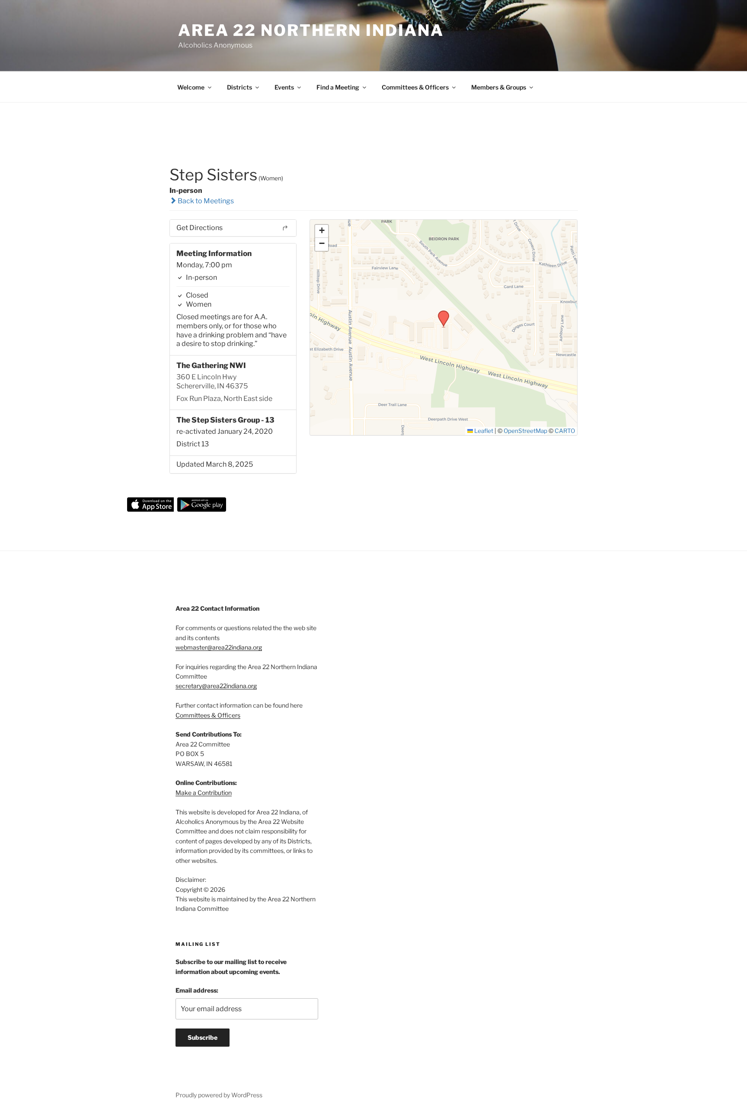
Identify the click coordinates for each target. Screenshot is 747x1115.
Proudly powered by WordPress (219, 1095)
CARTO (565, 430)
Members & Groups (498, 87)
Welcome (190, 87)
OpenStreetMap (525, 430)
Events (284, 87)
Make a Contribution (204, 792)
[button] (440, 313)
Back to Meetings (205, 201)
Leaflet (483, 430)
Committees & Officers (415, 87)
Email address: (197, 990)
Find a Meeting (337, 87)
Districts (239, 87)
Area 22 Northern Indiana (311, 30)
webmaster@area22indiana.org (219, 647)
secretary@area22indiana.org (216, 685)
